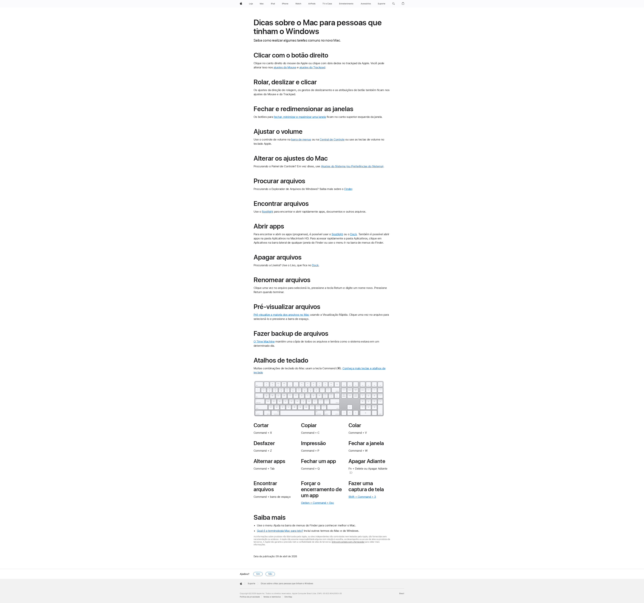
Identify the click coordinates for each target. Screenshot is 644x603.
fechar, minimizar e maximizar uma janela (300, 117)
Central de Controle (332, 139)
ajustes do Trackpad (312, 67)
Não (270, 574)
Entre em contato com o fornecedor (348, 542)
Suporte (251, 583)
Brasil (401, 593)
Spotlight (267, 211)
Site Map (288, 597)
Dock (353, 234)
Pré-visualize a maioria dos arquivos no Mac (281, 314)
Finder (348, 189)
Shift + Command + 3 (362, 496)
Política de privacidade (250, 597)
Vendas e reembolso (272, 597)
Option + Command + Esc (317, 502)
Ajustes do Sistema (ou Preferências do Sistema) (352, 166)
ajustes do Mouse (285, 67)
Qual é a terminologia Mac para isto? (280, 530)
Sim (258, 574)
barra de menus (301, 139)
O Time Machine (264, 341)
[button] (393, 3)
